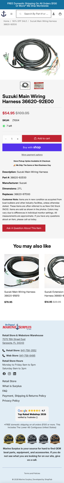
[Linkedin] (14, 373)
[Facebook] (4, 373)
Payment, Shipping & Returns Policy (24, 395)
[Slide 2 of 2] (39, 85)
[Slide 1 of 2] (25, 85)
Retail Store (9, 381)
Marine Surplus (25, 479)
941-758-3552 (28, 350)
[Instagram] (9, 373)
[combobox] (33, 13)
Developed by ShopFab (42, 479)
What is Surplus (12, 386)
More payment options (32, 154)
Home (6, 21)
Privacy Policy (11, 400)
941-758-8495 (27, 355)
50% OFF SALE (19, 21)
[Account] (53, 14)
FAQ (4, 390)
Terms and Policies (32, 473)
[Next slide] (59, 279)
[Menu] (11, 13)
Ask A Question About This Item (24, 228)
